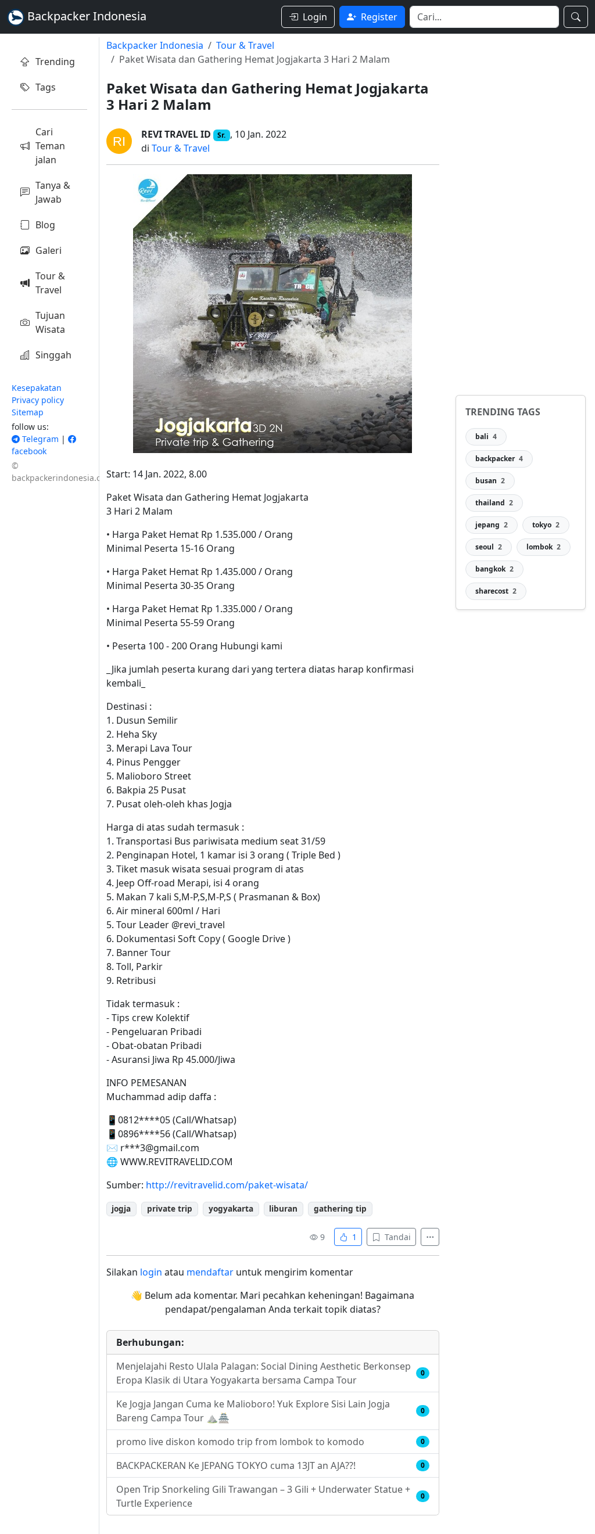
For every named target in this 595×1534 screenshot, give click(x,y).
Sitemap (28, 412)
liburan (283, 1208)
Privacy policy (38, 399)
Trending (55, 61)
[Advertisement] (520, 211)
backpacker (499, 459)
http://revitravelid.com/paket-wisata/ (227, 1185)
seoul (488, 547)
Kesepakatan (37, 387)
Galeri (48, 250)
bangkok (494, 569)
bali (486, 436)
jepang (491, 525)
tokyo (546, 525)
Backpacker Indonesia (154, 45)
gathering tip (340, 1208)
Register (379, 16)
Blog (45, 224)
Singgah (53, 355)
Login (315, 16)
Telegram (39, 438)
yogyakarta (231, 1208)
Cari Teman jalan (50, 145)
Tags (45, 87)
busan (490, 481)
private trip (169, 1208)
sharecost (496, 591)
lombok (543, 547)
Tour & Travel (50, 283)
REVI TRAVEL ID (176, 134)
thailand (494, 503)
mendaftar (210, 1272)
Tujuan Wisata (50, 322)
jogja (121, 1208)
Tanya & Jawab (52, 192)
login (151, 1272)
